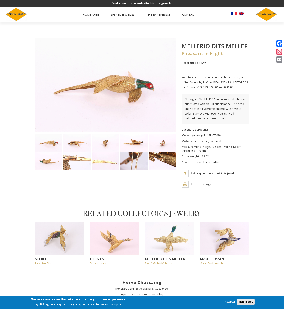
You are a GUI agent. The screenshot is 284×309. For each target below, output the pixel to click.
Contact (189, 14)
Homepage (90, 14)
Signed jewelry (122, 14)
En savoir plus (113, 304)
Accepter (230, 301)
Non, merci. (246, 301)
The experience (158, 14)
